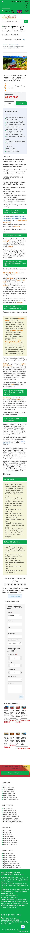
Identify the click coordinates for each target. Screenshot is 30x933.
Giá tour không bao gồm (12, 151)
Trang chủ (5, 44)
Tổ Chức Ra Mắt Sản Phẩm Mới (12, 867)
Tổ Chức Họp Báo (8, 853)
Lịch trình (8, 115)
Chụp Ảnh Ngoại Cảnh (9, 810)
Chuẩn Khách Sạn (12, 676)
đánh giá (10, 87)
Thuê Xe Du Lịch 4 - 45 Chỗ (10, 818)
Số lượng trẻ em (11, 662)
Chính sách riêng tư (8, 791)
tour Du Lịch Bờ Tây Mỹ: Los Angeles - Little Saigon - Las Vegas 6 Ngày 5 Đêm (14, 218)
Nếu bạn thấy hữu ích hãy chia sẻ (15, 578)
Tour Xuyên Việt (7, 833)
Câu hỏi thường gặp (8, 789)
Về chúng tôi (6, 786)
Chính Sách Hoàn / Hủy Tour (11, 799)
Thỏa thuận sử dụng (9, 793)
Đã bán (22, 86)
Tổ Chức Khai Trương (9, 855)
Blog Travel (17, 39)
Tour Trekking (5, 35)
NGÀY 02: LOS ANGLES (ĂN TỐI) (14, 122)
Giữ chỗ (9, 103)
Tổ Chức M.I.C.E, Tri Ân (9, 859)
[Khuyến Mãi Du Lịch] (6, 28)
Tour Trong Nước (7, 31)
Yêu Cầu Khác (11, 683)
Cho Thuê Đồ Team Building (11, 816)
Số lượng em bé (11, 669)
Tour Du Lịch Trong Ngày (10, 844)
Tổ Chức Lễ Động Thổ (9, 857)
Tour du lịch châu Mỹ (13, 44)
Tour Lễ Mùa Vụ (6, 39)
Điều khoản (9, 146)
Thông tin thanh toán (9, 795)
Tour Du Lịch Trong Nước (10, 840)
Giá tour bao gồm (11, 149)
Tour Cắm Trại (15, 35)
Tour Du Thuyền (7, 835)
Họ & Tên (10, 612)
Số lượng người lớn (12, 654)
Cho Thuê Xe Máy (8, 808)
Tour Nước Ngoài (19, 31)
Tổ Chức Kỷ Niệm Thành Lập (11, 863)
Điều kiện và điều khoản (10, 797)
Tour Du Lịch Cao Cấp (9, 838)
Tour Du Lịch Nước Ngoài (10, 842)
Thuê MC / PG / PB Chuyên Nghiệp (13, 822)
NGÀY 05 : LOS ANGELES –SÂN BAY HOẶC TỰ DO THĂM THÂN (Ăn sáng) (15, 137)
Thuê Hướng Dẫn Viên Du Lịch (11, 820)
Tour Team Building (8, 836)
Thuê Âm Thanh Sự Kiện (10, 814)
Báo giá (21, 103)
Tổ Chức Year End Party (9, 861)
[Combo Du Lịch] (15, 28)
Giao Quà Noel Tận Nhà (9, 812)
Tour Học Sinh (7, 831)
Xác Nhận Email (11, 633)
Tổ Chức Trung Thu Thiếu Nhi (11, 865)
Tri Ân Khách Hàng (8, 788)
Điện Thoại (10, 621)
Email (9, 627)
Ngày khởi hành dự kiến (13, 640)
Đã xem (16, 86)
